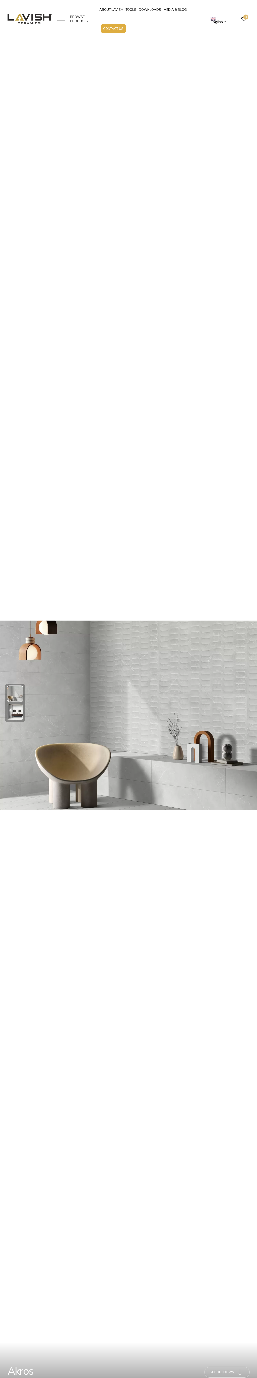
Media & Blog (175, 10)
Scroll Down (222, 1372)
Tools (131, 10)
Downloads (150, 10)
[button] (15, 693)
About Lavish (111, 10)
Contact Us (113, 29)
